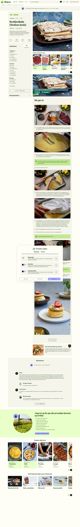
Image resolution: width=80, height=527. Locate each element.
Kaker (11, 14)
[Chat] (61, 2)
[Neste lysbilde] (71, 72)
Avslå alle (26, 278)
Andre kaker (16, 14)
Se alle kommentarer (40, 403)
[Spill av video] (52, 85)
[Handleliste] (67, 2)
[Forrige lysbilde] (69, 72)
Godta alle (54, 278)
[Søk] (30, 2)
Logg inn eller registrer (50, 8)
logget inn (41, 365)
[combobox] (44, 2)
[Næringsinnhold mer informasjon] (20, 95)
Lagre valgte (40, 278)
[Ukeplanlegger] (64, 2)
